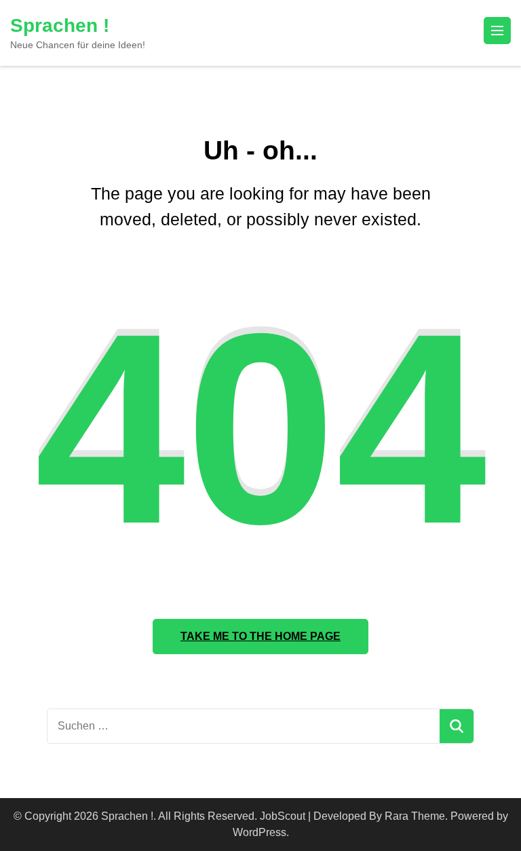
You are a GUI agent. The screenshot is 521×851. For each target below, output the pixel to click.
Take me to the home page (260, 636)
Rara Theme (415, 816)
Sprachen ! (59, 25)
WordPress (259, 832)
